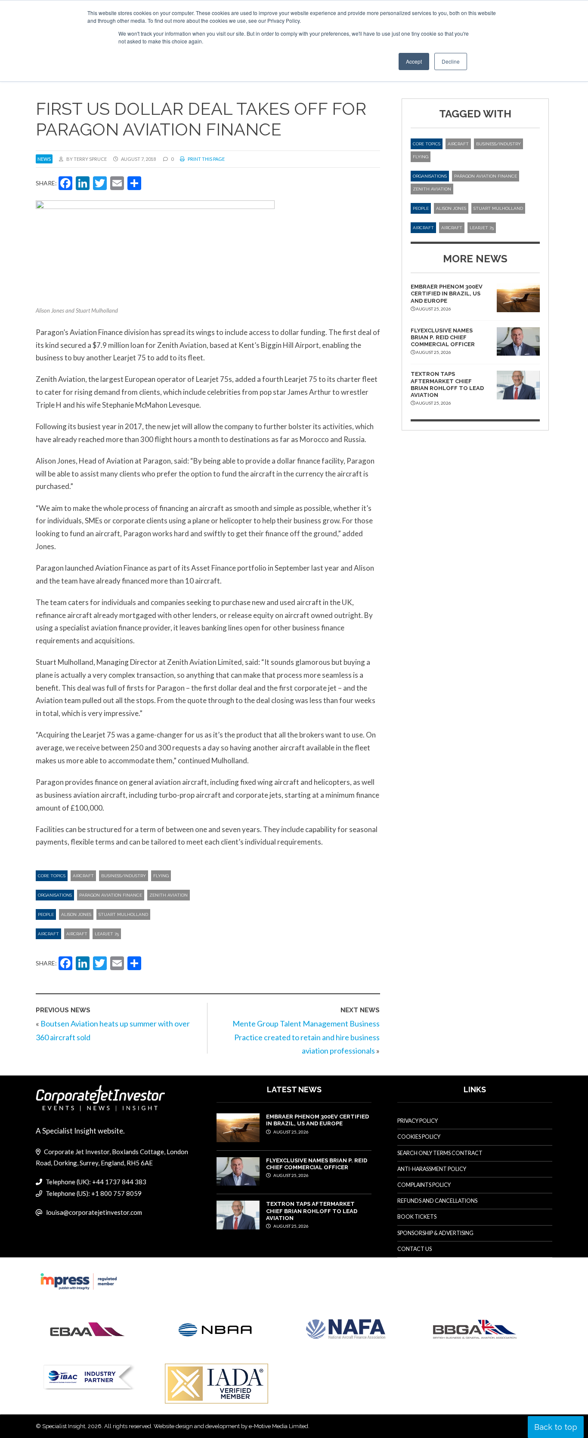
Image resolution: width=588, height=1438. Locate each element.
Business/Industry (123, 875)
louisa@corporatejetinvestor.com (94, 1212)
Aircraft (83, 875)
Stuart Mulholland (123, 914)
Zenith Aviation (168, 895)
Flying (161, 875)
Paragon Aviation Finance (110, 895)
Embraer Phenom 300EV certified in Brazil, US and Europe (447, 293)
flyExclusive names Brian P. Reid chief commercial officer (443, 337)
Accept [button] (414, 61)
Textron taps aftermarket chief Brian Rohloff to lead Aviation (447, 384)
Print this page (206, 159)
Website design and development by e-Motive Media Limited (231, 1426)
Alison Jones (76, 914)
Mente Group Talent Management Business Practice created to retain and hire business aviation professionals (306, 1037)
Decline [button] (451, 61)
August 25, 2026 (290, 1131)
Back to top (555, 1427)
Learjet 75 (107, 933)
